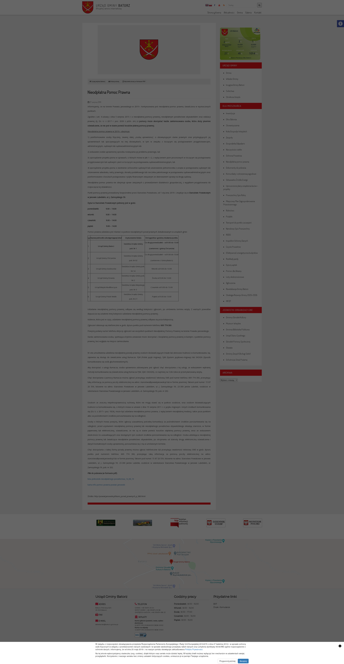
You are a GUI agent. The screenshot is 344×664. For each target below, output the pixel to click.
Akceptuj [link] (243, 661)
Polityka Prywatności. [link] (194, 649)
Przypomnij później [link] (227, 661)
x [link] (340, 646)
